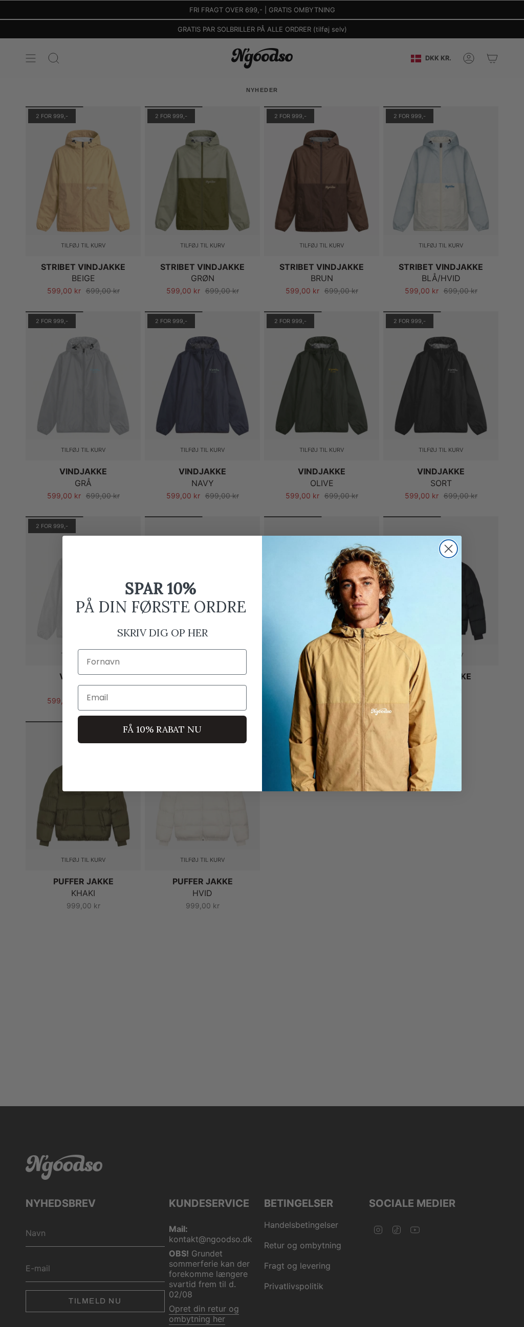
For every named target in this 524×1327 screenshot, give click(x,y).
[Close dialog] (448, 549)
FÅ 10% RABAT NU (162, 729)
